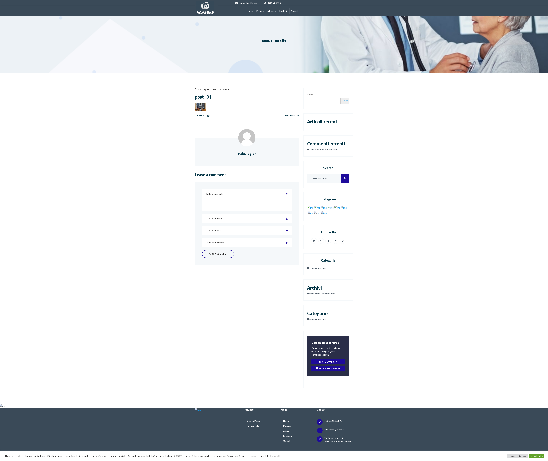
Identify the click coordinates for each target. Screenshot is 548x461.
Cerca (310, 94)
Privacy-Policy (253, 426)
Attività (270, 11)
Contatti (294, 11)
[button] (275, 11)
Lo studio (283, 11)
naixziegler (203, 89)
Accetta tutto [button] (537, 456)
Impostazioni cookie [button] (517, 456)
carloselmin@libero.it (334, 429)
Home (250, 11)
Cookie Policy (253, 421)
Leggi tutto (275, 456)
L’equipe (260, 11)
